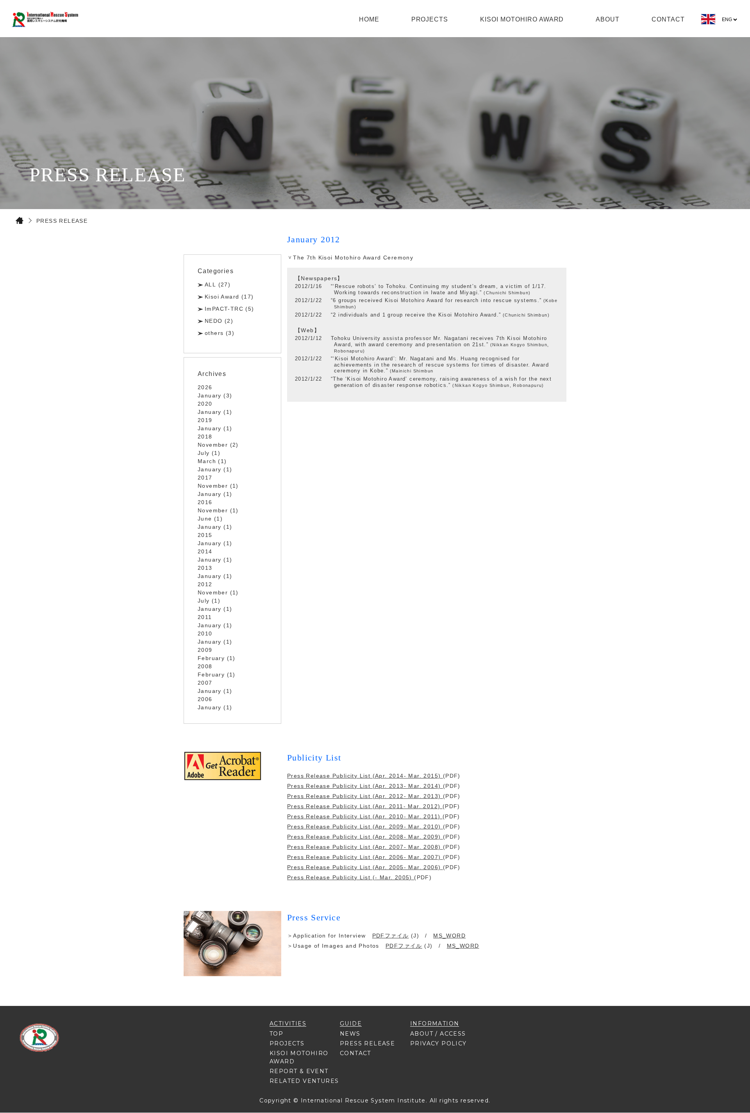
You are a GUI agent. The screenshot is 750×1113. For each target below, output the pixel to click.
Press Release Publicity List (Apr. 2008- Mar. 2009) (365, 837)
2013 (205, 568)
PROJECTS (429, 19)
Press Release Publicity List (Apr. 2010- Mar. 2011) (365, 816)
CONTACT (668, 19)
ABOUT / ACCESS (438, 1033)
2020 (205, 404)
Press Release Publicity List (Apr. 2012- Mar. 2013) (365, 796)
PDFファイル (390, 935)
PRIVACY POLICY (438, 1043)
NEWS (350, 1033)
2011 (205, 617)
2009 (205, 650)
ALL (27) (217, 284)
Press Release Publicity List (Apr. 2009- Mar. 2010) (365, 826)
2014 (205, 551)
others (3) (219, 333)
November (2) (218, 445)
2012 (205, 584)
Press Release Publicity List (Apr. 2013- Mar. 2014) (365, 786)
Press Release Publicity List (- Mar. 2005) (350, 877)
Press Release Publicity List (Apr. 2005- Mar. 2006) (365, 867)
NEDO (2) (219, 321)
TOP (276, 1033)
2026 (205, 387)
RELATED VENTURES (304, 1080)
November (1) (218, 486)
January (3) (215, 395)
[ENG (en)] (708, 23)
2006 (205, 699)
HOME (369, 19)
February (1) (217, 658)
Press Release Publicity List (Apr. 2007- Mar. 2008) (365, 847)
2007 (205, 683)
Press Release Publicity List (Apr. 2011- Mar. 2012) (365, 806)
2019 (205, 420)
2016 (205, 502)
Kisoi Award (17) (229, 296)
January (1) (215, 412)
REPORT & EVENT (299, 1071)
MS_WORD (449, 935)
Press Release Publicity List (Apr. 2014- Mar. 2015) (365, 776)
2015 (205, 535)
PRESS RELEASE (367, 1043)
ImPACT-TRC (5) (229, 309)
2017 (205, 477)
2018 (205, 436)
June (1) (210, 518)
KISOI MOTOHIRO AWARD (522, 19)
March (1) (212, 461)
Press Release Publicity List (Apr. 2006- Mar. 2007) (365, 857)
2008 (205, 666)
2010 (205, 633)
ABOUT (608, 19)
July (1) (209, 453)
